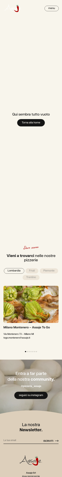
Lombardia (14, 271)
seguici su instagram (31, 395)
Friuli (32, 271)
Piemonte (49, 271)
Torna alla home (31, 123)
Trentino (31, 277)
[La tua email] (23, 439)
